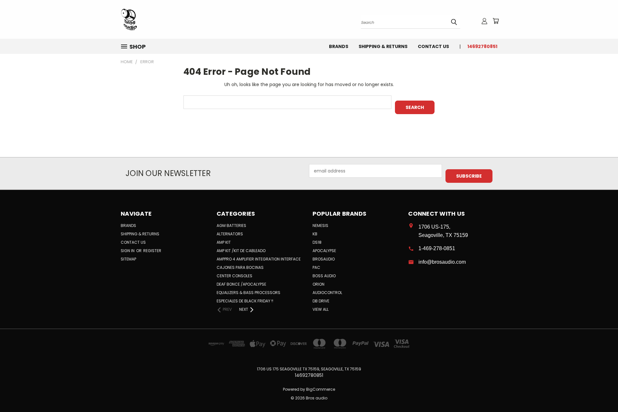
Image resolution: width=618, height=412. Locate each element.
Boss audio (324, 276)
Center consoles (234, 276)
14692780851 (482, 46)
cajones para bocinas (240, 267)
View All (321, 309)
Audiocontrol (327, 292)
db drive (321, 301)
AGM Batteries (231, 225)
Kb (315, 234)
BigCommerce (320, 389)
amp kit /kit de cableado (241, 250)
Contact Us (433, 46)
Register (152, 250)
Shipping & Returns (383, 46)
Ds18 (317, 242)
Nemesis (320, 225)
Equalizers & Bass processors (248, 292)
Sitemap (128, 259)
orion (318, 284)
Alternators (230, 234)
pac (316, 267)
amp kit (224, 242)
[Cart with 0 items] (495, 21)
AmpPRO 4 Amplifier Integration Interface (259, 259)
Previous (601, 392)
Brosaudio (324, 259)
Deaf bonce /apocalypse (241, 284)
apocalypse (324, 250)
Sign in (128, 250)
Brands (338, 46)
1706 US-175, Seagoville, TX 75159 (443, 231)
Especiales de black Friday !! (245, 301)
